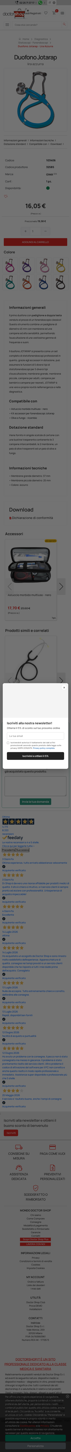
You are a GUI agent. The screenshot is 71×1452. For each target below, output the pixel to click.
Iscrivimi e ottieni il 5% (35, 755)
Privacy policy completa (43, 748)
